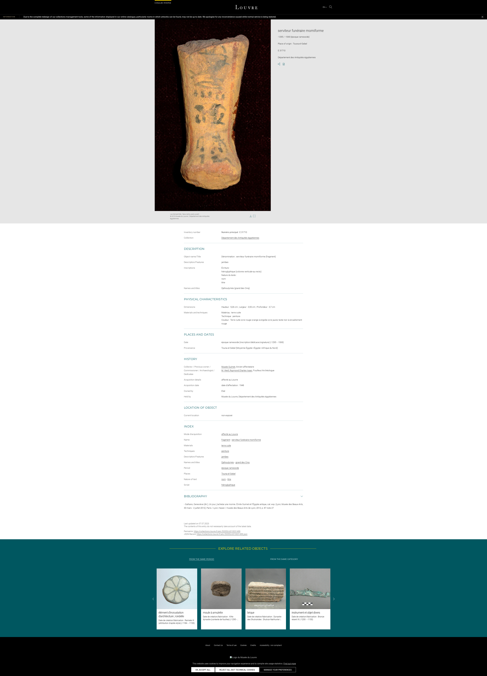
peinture (225, 451)
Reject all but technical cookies (237, 670)
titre (229, 479)
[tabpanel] (243, 599)
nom (223, 479)
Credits (253, 645)
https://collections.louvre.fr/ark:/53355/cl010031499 (217, 531)
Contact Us (218, 645)
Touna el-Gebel (228, 473)
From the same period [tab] (201, 559)
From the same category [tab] (284, 559)
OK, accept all (203, 670)
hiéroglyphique (228, 485)
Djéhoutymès (227, 462)
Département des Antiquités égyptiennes (240, 238)
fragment (225, 439)
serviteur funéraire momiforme (246, 439)
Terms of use (232, 645)
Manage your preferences (278, 670)
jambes (224, 456)
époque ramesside (230, 468)
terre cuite (226, 445)
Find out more (289, 663)
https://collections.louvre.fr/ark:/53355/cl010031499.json (222, 534)
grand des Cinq (242, 462)
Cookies (243, 645)
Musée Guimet (228, 366)
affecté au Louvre (229, 434)
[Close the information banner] (482, 16)
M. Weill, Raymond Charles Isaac (236, 370)
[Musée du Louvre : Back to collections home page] (246, 7)
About (207, 645)
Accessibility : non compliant (271, 645)
